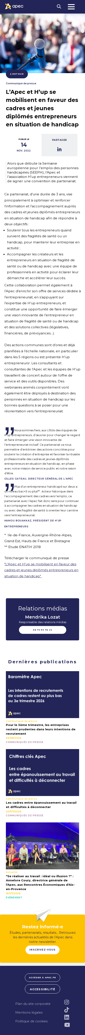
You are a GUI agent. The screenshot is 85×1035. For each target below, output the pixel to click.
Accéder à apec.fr (42, 977)
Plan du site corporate (33, 1004)
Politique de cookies (31, 1021)
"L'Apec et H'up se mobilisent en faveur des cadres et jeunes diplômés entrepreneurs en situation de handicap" (41, 570)
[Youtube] (67, 1025)
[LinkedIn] (67, 1017)
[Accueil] (14, 6)
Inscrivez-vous (42, 949)
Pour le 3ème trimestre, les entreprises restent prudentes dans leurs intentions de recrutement (40, 729)
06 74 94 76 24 (42, 630)
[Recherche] (59, 7)
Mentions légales (28, 1012)
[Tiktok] (67, 1010)
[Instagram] (67, 1002)
